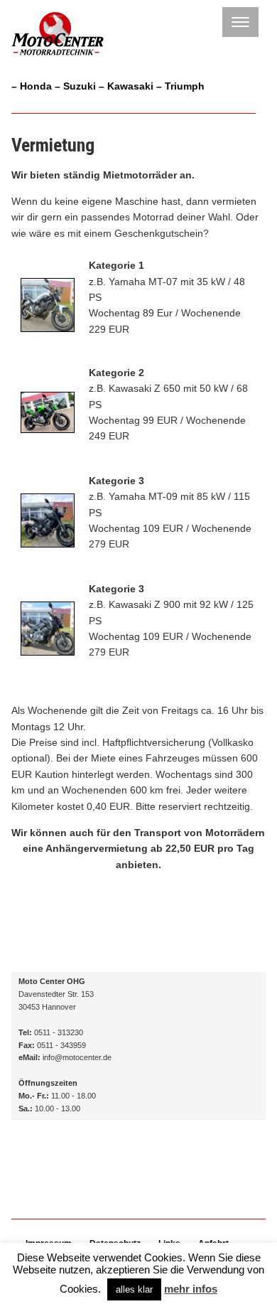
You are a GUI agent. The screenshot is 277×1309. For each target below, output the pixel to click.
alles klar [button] (134, 1289)
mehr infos (190, 1288)
